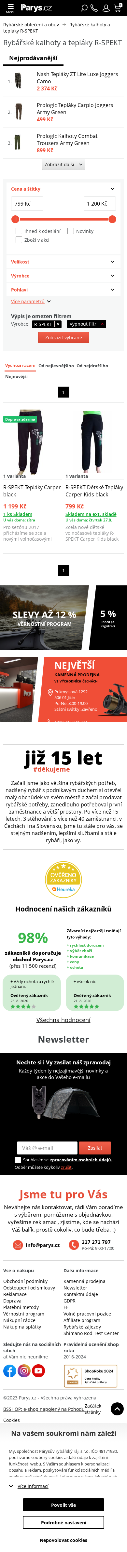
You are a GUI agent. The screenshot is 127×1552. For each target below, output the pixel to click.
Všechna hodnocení (63, 1020)
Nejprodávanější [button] (33, 58)
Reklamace (15, 1294)
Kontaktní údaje (81, 1294)
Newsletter (75, 1288)
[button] (106, 8)
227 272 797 (96, 1242)
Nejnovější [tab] (16, 376)
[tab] (63, 189)
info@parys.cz (43, 1245)
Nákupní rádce (19, 1320)
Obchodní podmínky (25, 1281)
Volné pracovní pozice (87, 1314)
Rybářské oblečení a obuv (31, 24)
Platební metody (21, 1307)
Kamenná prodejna (85, 1281)
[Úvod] (38, 8)
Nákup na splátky (22, 1327)
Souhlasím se (36, 1160)
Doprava (12, 1301)
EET (67, 1307)
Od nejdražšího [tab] (92, 366)
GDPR (70, 1301)
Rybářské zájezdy (82, 1327)
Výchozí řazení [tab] (20, 365)
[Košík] (118, 8)
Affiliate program (82, 1320)
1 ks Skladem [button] (17, 514)
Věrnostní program (23, 1314)
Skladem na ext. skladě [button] (91, 514)
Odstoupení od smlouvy (29, 1288)
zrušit (66, 1167)
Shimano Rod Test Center (91, 1333)
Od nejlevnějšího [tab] (56, 366)
